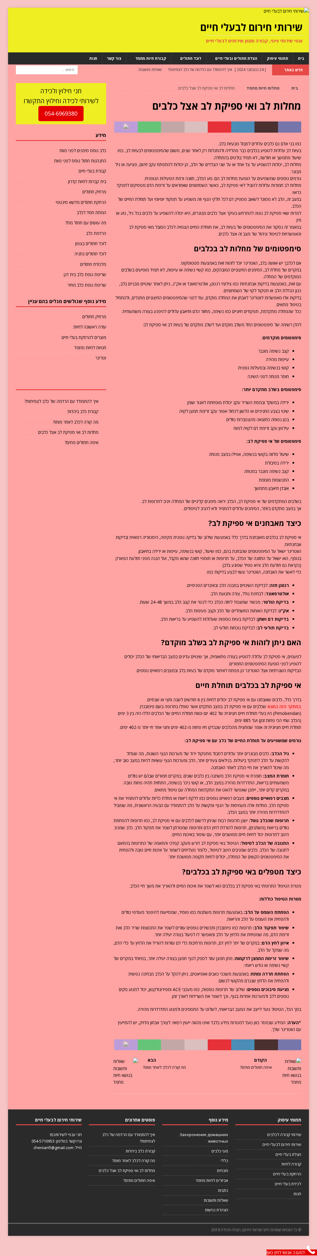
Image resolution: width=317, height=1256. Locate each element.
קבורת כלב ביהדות (82, 411)
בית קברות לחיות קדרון (87, 181)
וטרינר (100, 358)
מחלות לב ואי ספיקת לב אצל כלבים (68, 432)
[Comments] (31, 380)
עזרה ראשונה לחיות (89, 327)
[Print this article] (173, 127)
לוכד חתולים (190, 58)
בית (301, 58)
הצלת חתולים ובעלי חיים (236, 58)
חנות (93, 58)
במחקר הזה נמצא (284, 706)
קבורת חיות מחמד (150, 58)
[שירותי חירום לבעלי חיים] (286, 11)
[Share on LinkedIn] (243, 127)
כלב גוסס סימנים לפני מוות (82, 150)
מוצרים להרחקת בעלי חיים (84, 337)
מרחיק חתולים (94, 192)
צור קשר (114, 58)
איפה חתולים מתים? (81, 442)
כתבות (223, 1190)
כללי (224, 1160)
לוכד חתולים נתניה (90, 254)
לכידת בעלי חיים (288, 1184)
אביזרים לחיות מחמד (212, 1180)
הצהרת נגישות (216, 1210)
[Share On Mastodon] (126, 127)
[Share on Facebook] (290, 127)
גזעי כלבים (219, 1151)
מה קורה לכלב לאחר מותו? (75, 422)
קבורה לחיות (291, 1164)
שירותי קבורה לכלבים (284, 1134)
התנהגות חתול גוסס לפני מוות (80, 161)
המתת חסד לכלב (91, 212)
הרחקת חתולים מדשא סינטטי (81, 202)
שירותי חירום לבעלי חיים (282, 1144)
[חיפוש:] (47, 69)
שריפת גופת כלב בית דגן (85, 274)
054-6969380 (61, 113)
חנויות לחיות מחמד (90, 347)
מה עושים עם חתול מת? (85, 223)
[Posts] (91, 380)
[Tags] (61, 380)
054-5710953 (43, 1141)
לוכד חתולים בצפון (90, 243)
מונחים (222, 1170)
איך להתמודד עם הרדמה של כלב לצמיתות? (61, 401)
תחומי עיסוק (277, 58)
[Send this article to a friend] (196, 127)
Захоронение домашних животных (204, 1138)
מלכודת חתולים (93, 264)
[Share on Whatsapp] (149, 127)
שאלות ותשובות (216, 1200)
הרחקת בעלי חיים (287, 1174)
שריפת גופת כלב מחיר (86, 285)
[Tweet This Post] (266, 127)
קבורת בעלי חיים (92, 171)
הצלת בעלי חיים (288, 1154)
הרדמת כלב (96, 233)
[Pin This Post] (219, 127)
